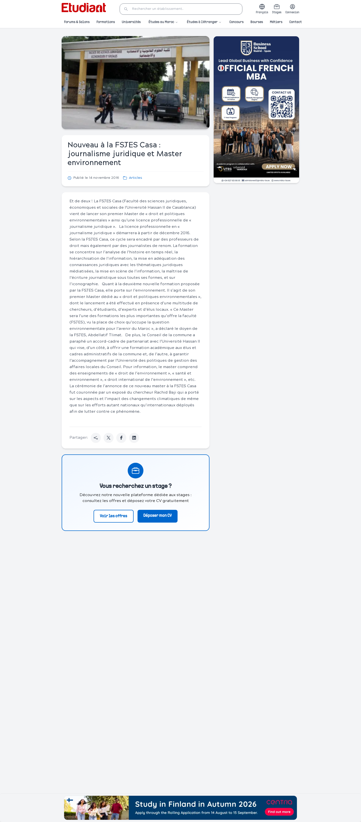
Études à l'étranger (202, 22)
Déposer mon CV (157, 515)
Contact (295, 22)
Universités (131, 22)
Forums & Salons (77, 22)
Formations (106, 22)
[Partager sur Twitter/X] (108, 438)
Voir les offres (113, 516)
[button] (181, 9)
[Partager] (96, 438)
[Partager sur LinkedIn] (134, 438)
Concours (236, 22)
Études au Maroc (161, 22)
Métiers (276, 22)
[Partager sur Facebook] (121, 438)
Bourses (256, 22)
